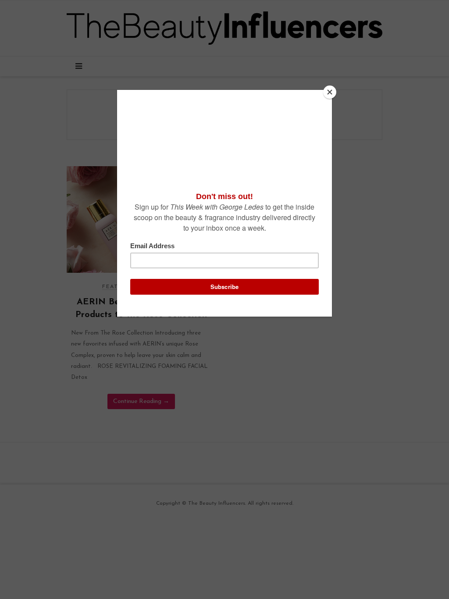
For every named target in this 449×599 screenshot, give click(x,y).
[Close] (329, 92)
